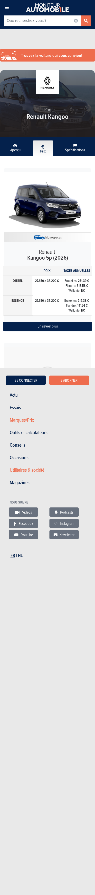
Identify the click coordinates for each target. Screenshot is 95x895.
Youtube (26, 534)
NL (20, 555)
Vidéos (26, 512)
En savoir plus (48, 326)
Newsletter (67, 534)
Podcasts (66, 512)
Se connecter (26, 380)
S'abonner (69, 380)
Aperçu (15, 149)
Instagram (66, 523)
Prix (43, 151)
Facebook (25, 523)
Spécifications (75, 149)
